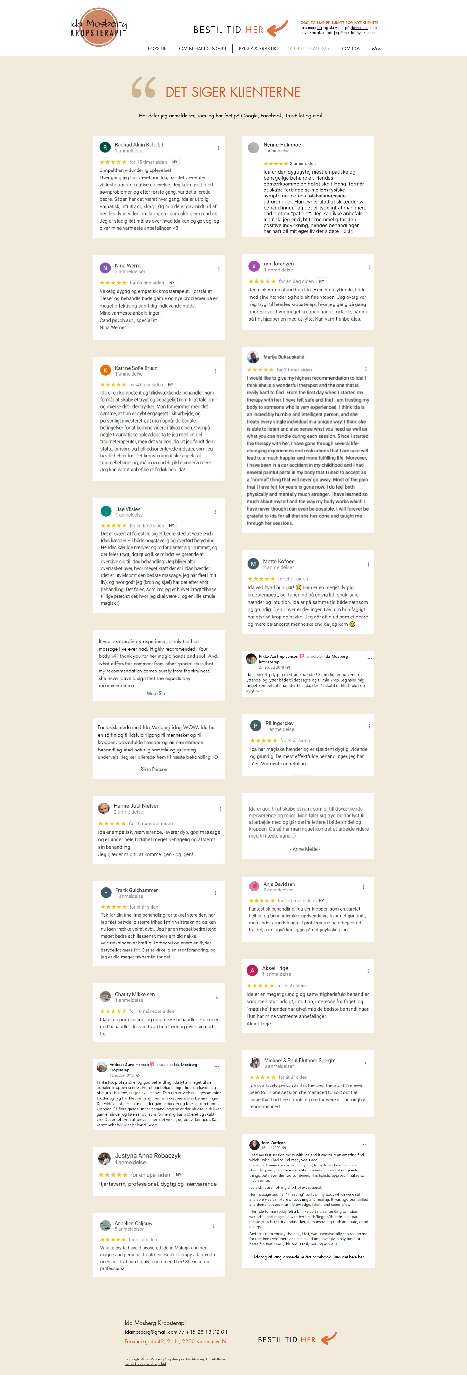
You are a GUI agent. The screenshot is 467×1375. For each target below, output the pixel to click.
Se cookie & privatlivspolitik (145, 1363)
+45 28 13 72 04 (206, 1332)
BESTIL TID (279, 1340)
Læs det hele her (349, 1257)
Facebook (271, 115)
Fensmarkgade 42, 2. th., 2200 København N (175, 1341)
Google (249, 115)
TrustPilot (294, 115)
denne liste (359, 27)
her (319, 27)
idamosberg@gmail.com (151, 1332)
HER (308, 1340)
